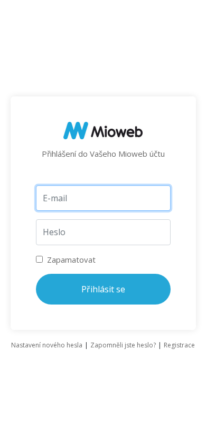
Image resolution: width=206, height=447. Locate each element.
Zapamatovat (70, 259)
